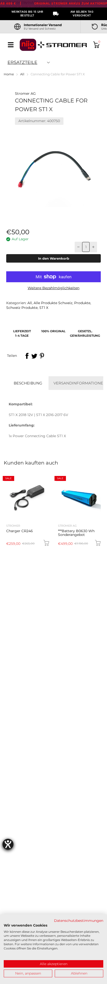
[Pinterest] (42, 356)
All (29, 303)
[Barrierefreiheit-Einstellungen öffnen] (7, 844)
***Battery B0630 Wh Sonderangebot (76, 533)
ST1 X (43, 307)
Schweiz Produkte (22, 307)
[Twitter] (34, 356)
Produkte (81, 303)
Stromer (13, 525)
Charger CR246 (19, 531)
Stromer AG (25, 93)
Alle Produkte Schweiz (52, 303)
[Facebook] (27, 356)
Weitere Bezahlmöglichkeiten (53, 288)
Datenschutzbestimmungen (78, 921)
